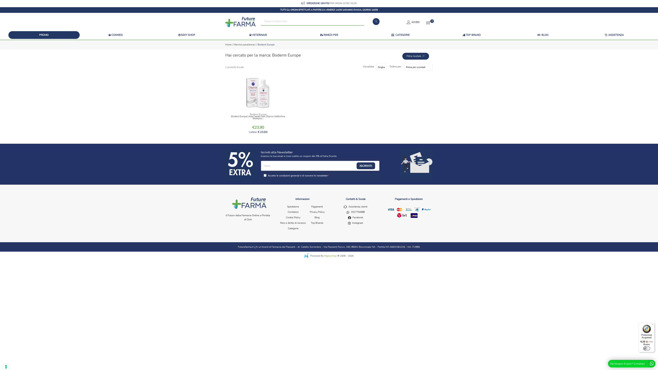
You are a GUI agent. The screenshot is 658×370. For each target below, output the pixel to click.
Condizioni (293, 212)
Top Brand (473, 35)
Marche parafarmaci (244, 44)
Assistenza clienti (357, 206)
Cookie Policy (293, 217)
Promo (44, 35)
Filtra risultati (414, 56)
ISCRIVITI (366, 165)
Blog (545, 35)
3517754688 (358, 212)
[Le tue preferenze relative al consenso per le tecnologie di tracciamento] (6, 366)
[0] (427, 22)
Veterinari (259, 35)
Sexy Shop (188, 35)
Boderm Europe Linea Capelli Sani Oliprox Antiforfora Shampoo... (258, 118)
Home (228, 44)
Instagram (357, 223)
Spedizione (293, 206)
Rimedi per (331, 35)
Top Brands (317, 223)
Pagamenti (317, 206)
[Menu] (652, 325)
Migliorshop (330, 255)
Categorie (402, 35)
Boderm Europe (258, 114)
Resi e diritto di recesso (293, 223)
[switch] (646, 348)
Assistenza (616, 35)
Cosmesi (117, 35)
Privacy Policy (317, 212)
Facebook (358, 217)
